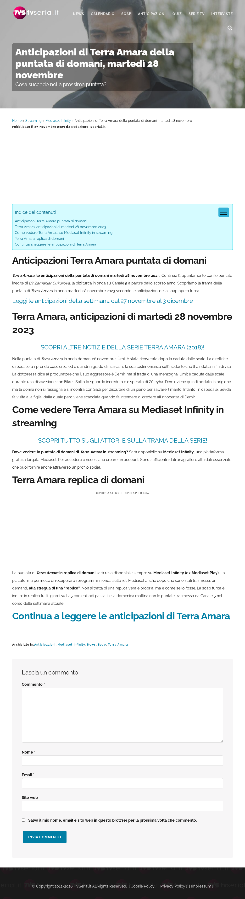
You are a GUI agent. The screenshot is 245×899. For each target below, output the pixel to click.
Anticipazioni (45, 644)
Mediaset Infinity (58, 121)
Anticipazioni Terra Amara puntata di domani (51, 221)
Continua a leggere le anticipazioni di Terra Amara (55, 244)
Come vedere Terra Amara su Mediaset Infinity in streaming (63, 232)
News (91, 644)
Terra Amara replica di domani (39, 238)
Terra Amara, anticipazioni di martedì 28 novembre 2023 (60, 227)
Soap (102, 644)
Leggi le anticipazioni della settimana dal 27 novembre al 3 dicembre (102, 300)
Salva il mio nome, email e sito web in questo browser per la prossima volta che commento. (112, 820)
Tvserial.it (36, 13)
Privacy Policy (172, 886)
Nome (28, 752)
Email (28, 775)
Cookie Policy (143, 886)
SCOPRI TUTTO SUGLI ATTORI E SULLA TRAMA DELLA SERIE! (122, 440)
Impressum (201, 886)
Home (17, 121)
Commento (33, 684)
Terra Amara (118, 644)
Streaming (33, 121)
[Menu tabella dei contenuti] (223, 212)
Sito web (30, 797)
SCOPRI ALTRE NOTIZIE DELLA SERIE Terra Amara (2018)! (122, 347)
